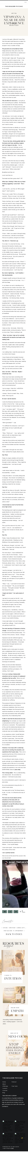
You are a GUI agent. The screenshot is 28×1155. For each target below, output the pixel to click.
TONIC (12, 1148)
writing (14, 13)
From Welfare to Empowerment (13, 930)
